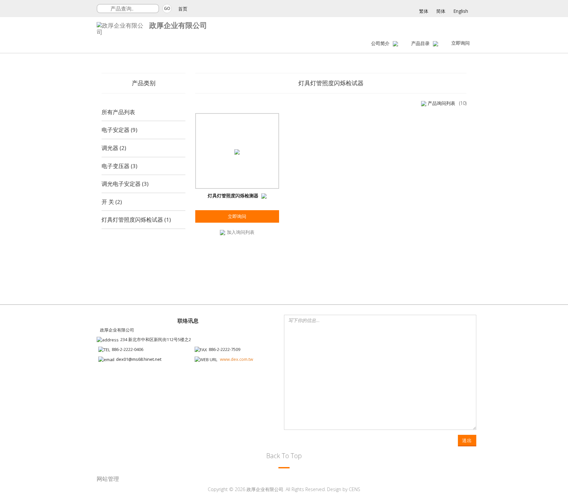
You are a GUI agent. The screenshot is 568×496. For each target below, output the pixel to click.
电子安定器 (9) (119, 130)
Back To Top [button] (284, 455)
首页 (182, 9)
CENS (354, 489)
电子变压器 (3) (119, 166)
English (460, 11)
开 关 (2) (112, 202)
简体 (440, 11)
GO (167, 8)
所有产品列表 (118, 112)
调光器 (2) (114, 148)
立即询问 (460, 43)
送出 (467, 440)
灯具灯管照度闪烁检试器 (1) (136, 219)
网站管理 (108, 479)
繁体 (423, 11)
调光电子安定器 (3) (125, 183)
